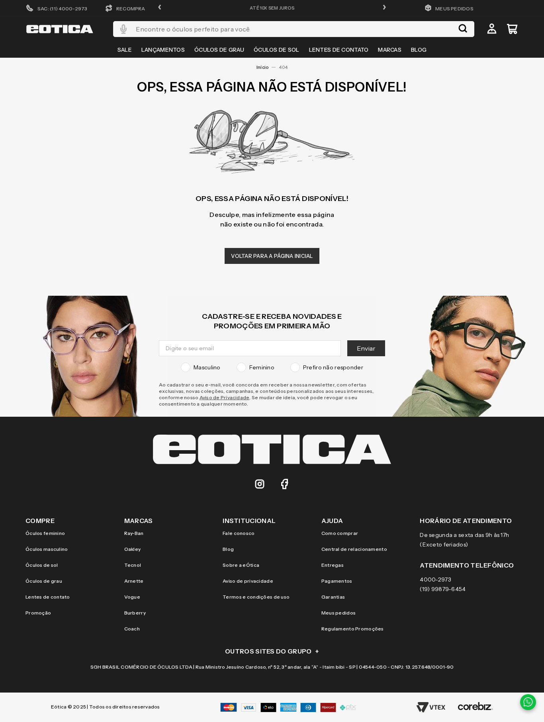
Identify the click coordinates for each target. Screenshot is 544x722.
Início (262, 67)
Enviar (366, 348)
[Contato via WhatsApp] (528, 702)
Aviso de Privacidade (225, 397)
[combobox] (293, 29)
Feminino (261, 367)
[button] (160, 8)
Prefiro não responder (333, 367)
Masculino (207, 367)
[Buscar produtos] (463, 29)
